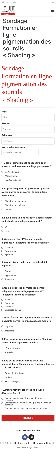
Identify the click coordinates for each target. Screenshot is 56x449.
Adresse (6, 135)
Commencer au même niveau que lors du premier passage (28, 404)
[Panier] (53, 2)
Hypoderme (10, 275)
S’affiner (8, 377)
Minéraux (9, 248)
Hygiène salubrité (13, 180)
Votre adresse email (13, 147)
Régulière (9, 327)
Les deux (9, 209)
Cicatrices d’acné (13, 310)
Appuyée (9, 352)
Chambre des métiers (15, 205)
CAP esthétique (12, 172)
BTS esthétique (12, 176)
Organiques (10, 251)
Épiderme (9, 279)
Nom (4, 111)
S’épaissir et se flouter (15, 373)
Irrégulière (9, 331)
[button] (52, 10)
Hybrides (9, 254)
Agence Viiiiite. (34, 448)
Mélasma (9, 306)
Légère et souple (13, 348)
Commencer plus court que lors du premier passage (25, 399)
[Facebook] (25, 437)
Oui (6, 227)
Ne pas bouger (12, 381)
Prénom (6, 123)
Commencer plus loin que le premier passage (26, 408)
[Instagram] (31, 437)
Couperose (10, 303)
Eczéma (8, 300)
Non (7, 231)
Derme (8, 271)
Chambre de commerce (16, 201)
